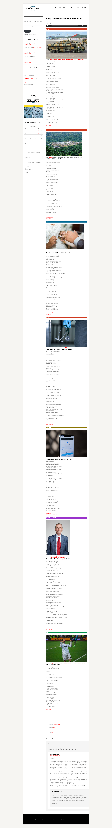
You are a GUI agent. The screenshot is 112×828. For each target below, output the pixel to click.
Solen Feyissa (54, 457)
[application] (66, 26)
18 (27, 138)
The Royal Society (53, 556)
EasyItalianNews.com (32, 8)
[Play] (47, 25)
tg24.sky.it (48, 127)
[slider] (84, 26)
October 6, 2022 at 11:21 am (53, 745)
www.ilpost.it (49, 629)
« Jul (25, 148)
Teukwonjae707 (53, 59)
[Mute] (82, 25)
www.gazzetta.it (49, 710)
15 (38, 135)
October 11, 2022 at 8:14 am (55, 755)
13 (33, 135)
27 (33, 141)
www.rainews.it (49, 217)
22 (38, 138)
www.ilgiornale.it (49, 422)
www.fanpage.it (49, 424)
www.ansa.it (48, 125)
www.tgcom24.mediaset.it (52, 514)
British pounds (56, 723)
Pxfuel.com (67, 347)
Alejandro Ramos (54, 663)
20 (33, 138)
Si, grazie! (27, 31)
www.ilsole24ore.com (50, 628)
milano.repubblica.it (50, 312)
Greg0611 (51, 157)
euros (54, 727)
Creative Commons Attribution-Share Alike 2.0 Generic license (71, 457)
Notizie (52, 732)
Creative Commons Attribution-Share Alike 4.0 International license (71, 59)
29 (38, 141)
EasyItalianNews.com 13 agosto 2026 (32, 58)
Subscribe (48, 714)
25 (27, 141)
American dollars (56, 724)
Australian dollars (56, 726)
